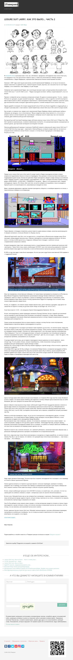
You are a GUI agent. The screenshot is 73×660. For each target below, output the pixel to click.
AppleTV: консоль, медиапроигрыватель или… (17, 565)
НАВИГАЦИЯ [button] (7, 9)
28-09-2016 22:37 (10, 25)
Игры (25, 25)
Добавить (62, 605)
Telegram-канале (54, 534)
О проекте (7, 641)
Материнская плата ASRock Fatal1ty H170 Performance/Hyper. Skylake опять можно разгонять (31, 568)
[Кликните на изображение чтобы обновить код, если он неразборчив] (27, 606)
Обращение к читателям (19, 641)
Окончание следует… (10, 517)
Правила (42, 641)
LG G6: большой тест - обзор (12, 561)
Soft (22, 25)
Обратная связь (33, 641)
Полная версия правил (12, 624)
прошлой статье (10, 75)
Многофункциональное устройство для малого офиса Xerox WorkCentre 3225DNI (28, 570)
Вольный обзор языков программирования (16, 566)
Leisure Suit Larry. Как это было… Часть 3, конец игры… (20, 559)
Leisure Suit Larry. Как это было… (14, 563)
